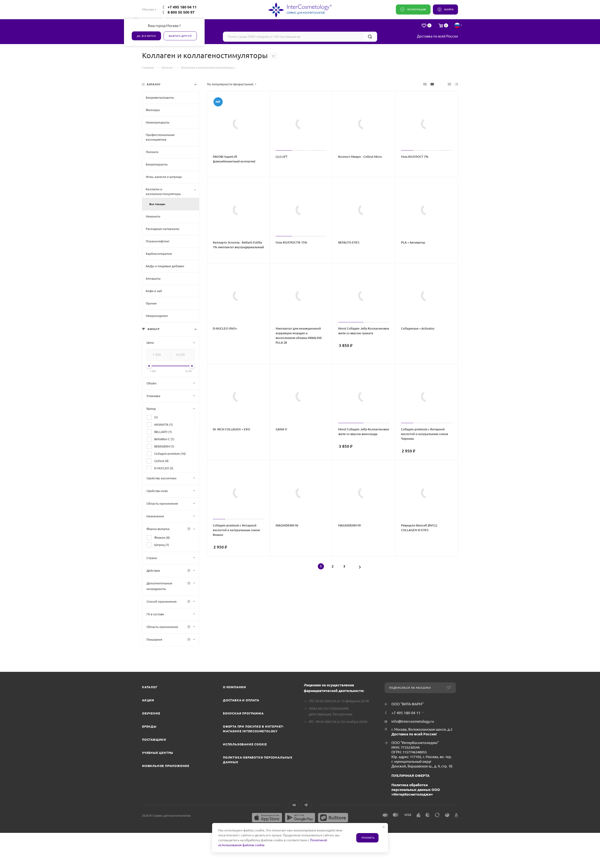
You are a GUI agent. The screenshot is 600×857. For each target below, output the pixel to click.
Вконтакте (294, 805)
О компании (234, 687)
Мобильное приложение (165, 765)
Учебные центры (157, 752)
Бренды (149, 726)
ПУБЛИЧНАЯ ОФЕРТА (410, 776)
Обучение (151, 713)
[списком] (456, 84)
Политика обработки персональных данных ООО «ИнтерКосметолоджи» (415, 789)
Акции (148, 700)
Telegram (306, 805)
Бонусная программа (243, 713)
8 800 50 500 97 (181, 12)
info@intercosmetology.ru (412, 721)
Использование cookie (245, 744)
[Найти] (370, 37)
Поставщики (154, 739)
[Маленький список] (425, 84)
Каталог (150, 687)
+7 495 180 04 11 (182, 7)
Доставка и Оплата (241, 700)
